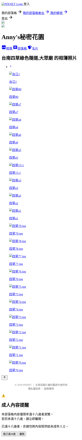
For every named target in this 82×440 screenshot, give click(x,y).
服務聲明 (49, 388)
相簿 (9, 48)
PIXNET (27, 384)
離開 (21, 434)
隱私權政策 (34, 388)
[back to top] (5, 377)
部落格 (22, 48)
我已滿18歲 (9, 434)
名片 (35, 48)
